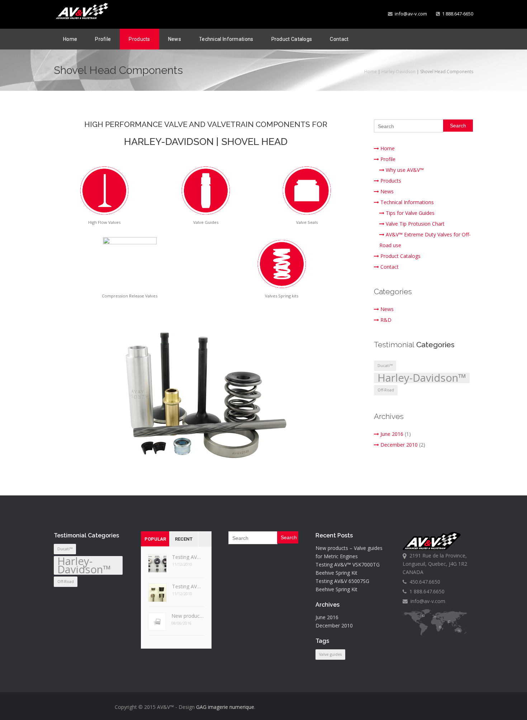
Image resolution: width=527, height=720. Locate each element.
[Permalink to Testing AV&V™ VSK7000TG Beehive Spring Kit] (157, 595)
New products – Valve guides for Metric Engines (187, 616)
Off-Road (386, 389)
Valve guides (330, 654)
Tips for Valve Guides (410, 213)
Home (70, 39)
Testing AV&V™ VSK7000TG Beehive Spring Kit (188, 586)
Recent (184, 539)
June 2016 (391, 433)
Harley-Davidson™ (422, 378)
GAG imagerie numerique (225, 706)
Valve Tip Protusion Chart (415, 223)
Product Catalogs (291, 39)
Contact (339, 39)
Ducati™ (385, 365)
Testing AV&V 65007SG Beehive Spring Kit (188, 557)
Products (139, 39)
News (174, 39)
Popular (155, 539)
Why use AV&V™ (405, 169)
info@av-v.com (410, 13)
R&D (385, 319)
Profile (103, 39)
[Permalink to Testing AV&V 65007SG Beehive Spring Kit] (157, 565)
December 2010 (399, 444)
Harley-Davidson (398, 72)
